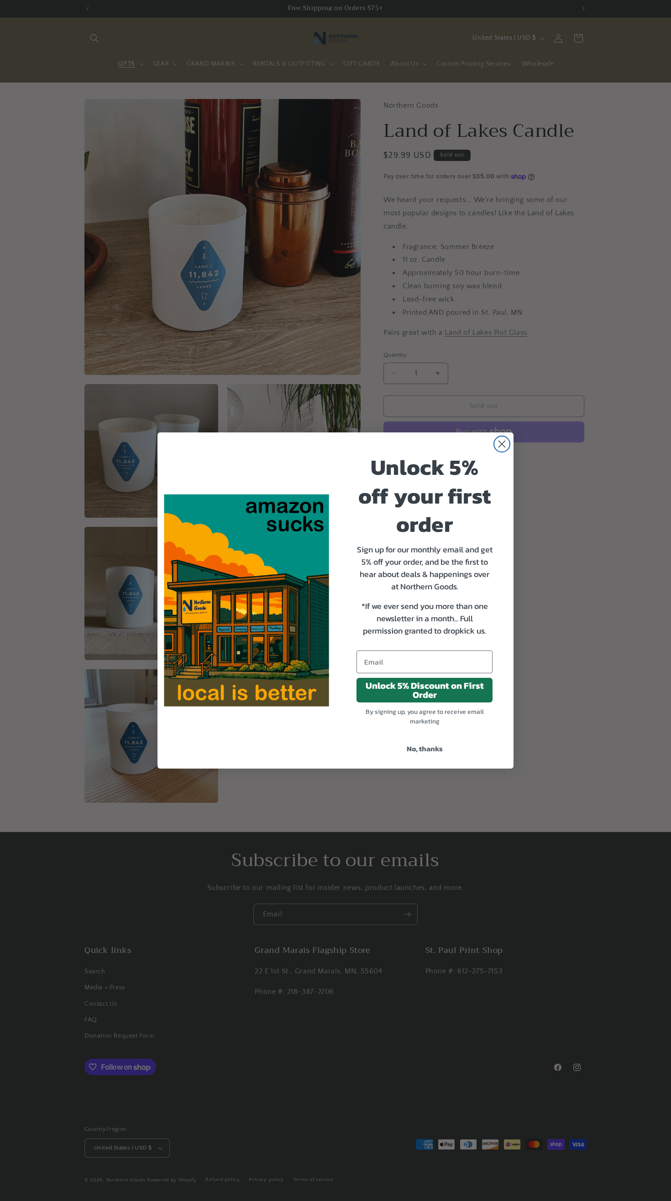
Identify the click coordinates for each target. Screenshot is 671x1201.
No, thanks (425, 748)
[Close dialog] (502, 444)
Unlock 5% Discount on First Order (425, 690)
